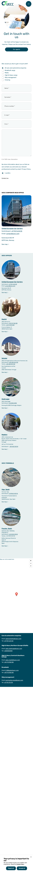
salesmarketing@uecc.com (13, 638)
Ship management (10, 77)
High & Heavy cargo (11, 75)
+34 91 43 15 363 (10, 325)
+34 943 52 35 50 (13, 534)
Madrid (4, 319)
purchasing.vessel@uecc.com (14, 680)
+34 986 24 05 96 (13, 493)
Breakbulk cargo (10, 70)
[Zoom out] (30, 563)
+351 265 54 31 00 (13, 362)
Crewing (7, 80)
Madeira (4, 435)
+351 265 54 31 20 (10, 364)
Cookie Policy (20, 864)
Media (7, 73)
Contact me (5, 178)
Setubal (4, 358)
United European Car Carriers (12, 228)
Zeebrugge (5, 399)
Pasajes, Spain (7, 528)
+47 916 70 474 (8, 682)
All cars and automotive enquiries (15, 68)
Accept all (22, 868)
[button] (16, 594)
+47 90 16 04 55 (16, 231)
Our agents (16, 49)
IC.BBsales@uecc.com (12, 670)
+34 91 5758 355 (9, 662)
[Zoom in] (30, 560)
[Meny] (29, 4)
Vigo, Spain (6, 489)
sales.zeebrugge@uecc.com (13, 648)
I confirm (7, 173)
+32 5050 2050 (13, 403)
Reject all (11, 868)
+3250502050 (8, 651)
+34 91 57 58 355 (13, 323)
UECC (8, 3)
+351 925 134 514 (13, 446)
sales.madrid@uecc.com (12, 660)
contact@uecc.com (12, 234)
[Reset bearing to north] (30, 566)
